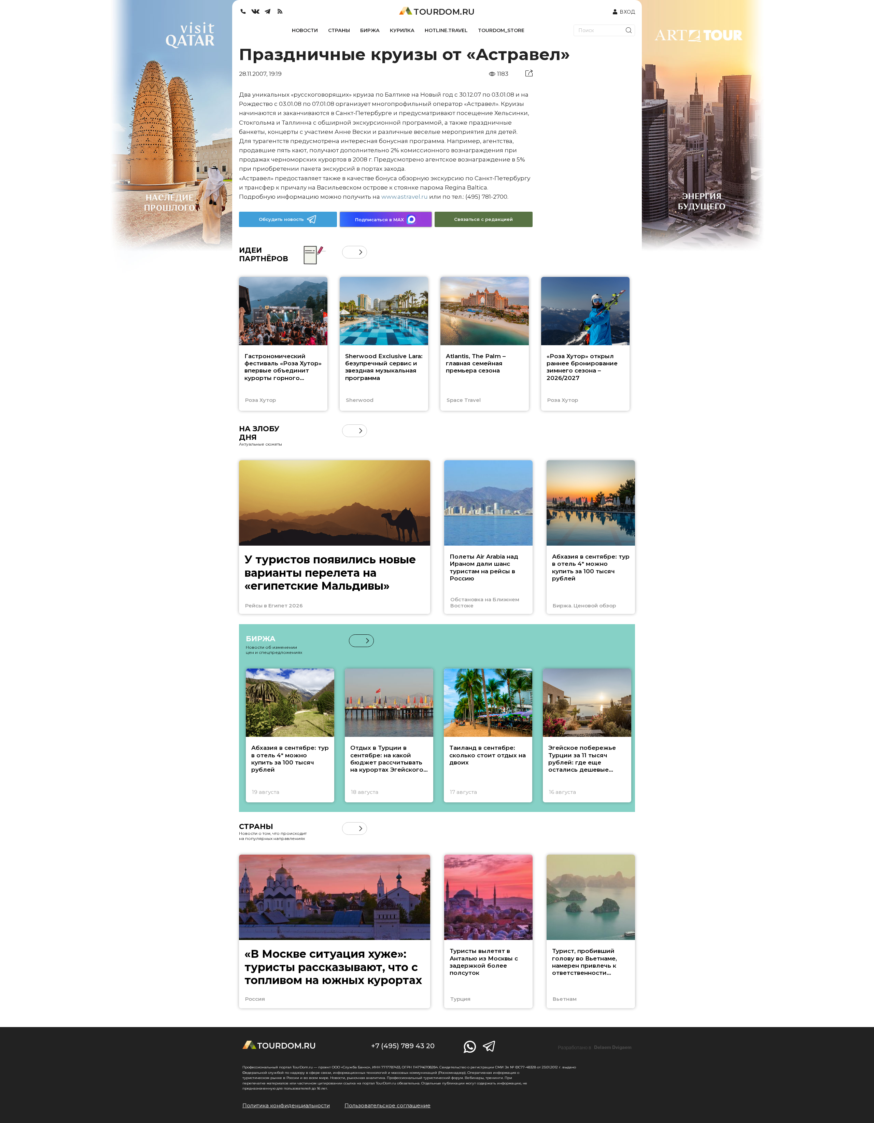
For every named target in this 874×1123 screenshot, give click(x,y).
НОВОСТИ (305, 30)
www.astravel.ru (404, 196)
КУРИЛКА (402, 30)
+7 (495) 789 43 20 (403, 1046)
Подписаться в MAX (379, 219)
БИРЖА (370, 30)
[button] (348, 252)
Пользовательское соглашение (387, 1105)
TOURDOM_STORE (501, 30)
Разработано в (595, 1047)
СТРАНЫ (339, 30)
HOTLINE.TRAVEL (446, 30)
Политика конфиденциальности (286, 1105)
